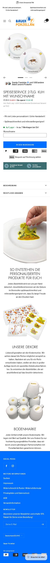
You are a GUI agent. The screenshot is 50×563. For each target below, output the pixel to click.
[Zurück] (4, 78)
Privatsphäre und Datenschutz (16, 493)
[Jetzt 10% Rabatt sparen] (43, 524)
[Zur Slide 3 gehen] (30, 77)
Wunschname (9, 131)
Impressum (8, 483)
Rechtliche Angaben (13, 193)
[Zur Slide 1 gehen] (20, 77)
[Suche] (10, 21)
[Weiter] (45, 78)
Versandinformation (11, 503)
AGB (5, 498)
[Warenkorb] (45, 21)
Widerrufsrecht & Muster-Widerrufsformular (22, 488)
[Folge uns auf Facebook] (6, 466)
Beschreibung (10, 185)
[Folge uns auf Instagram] (13, 466)
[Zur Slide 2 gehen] (26, 77)
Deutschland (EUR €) (12, 536)
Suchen (6, 478)
